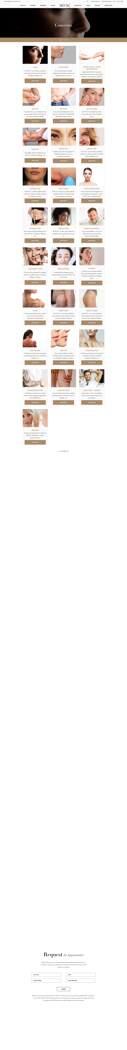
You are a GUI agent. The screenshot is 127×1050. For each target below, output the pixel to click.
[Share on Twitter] (59, 451)
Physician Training (95, 1)
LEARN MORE (35, 81)
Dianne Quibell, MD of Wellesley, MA (12, 1)
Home (60, 40)
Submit (63, 989)
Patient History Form (106, 1)
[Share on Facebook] (57, 451)
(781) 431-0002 (120, 1)
